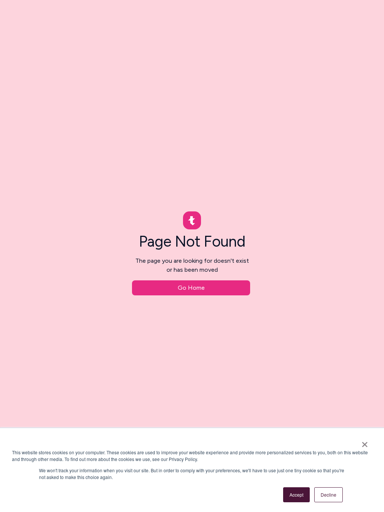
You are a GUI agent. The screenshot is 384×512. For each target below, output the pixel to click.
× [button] (364, 442)
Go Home (191, 287)
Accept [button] (296, 494)
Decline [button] (328, 494)
